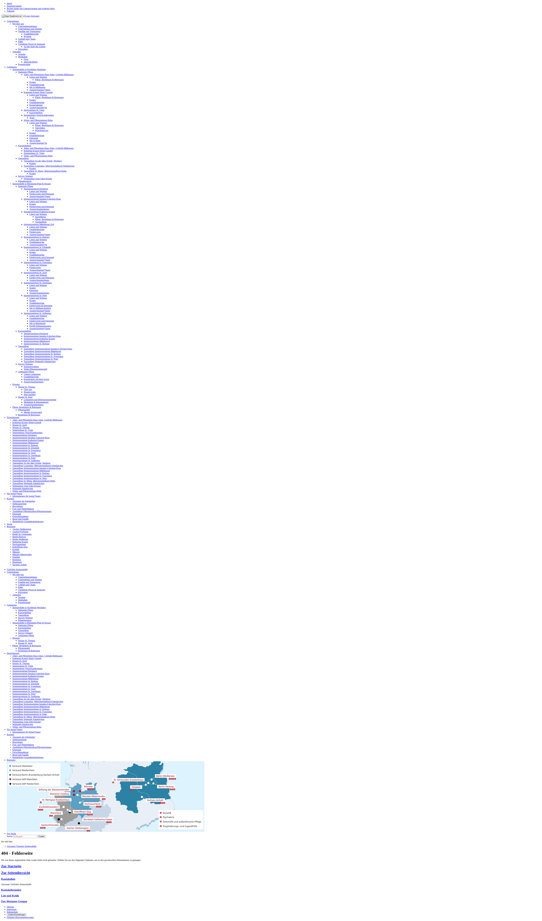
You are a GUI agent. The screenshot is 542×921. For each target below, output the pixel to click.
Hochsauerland (19, 544)
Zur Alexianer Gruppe (14, 901)
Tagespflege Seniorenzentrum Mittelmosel (42, 351)
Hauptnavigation (14, 6)
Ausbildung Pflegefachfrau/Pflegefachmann (31, 511)
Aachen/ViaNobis (20, 531)
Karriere (10, 498)
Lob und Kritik (10, 895)
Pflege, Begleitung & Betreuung (49, 79)
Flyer (26, 59)
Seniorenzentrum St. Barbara (36, 237)
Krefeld (15, 549)
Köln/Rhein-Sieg (20, 547)
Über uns (28, 389)
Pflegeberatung (24, 181)
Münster (16, 552)
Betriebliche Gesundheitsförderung (27, 521)
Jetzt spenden (30, 394)
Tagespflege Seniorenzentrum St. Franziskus (43, 356)
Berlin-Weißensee (20, 539)
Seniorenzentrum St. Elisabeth (37, 247)
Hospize (16, 384)
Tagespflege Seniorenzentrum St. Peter (41, 359)
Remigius (16, 559)
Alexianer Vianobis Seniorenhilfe (21, 846)
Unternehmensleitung (27, 26)
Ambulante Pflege (26, 371)
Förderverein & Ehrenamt (40, 305)
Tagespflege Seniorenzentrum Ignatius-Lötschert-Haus (48, 349)
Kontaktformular (11, 889)
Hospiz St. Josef (25, 397)
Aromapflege (41, 222)
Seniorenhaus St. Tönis (34, 110)
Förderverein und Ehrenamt (41, 194)
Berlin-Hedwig (19, 537)
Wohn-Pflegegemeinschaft (35, 369)
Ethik (20, 41)
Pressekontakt (24, 64)
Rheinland (17, 562)
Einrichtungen (13, 417)
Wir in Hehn (34, 140)
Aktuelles (16, 52)
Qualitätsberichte (31, 34)
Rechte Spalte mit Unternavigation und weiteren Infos (31, 8)
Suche (9, 524)
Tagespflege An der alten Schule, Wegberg (43, 161)
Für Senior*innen (14, 493)
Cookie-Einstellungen (16, 915)
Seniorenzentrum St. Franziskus (38, 262)
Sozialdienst (40, 217)
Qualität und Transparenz (29, 31)
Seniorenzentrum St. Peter (35, 295)
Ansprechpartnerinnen (39, 209)
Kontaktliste (8, 879)
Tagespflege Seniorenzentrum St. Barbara (42, 354)
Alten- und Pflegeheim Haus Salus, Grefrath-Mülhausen (49, 74)
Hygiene (27, 36)
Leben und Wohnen (38, 77)
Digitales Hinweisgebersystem (20, 917)
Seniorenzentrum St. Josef (35, 272)
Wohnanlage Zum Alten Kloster (38, 178)
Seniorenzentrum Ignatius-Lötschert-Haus (42, 199)
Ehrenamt (33, 138)
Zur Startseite (11, 866)
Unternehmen (13, 21)
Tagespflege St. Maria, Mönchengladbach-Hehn (45, 171)
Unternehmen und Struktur (30, 29)
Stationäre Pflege (25, 72)
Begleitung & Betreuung (29, 415)
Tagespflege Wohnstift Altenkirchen (40, 361)
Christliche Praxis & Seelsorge (31, 44)
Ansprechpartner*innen (39, 90)
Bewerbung (17, 506)
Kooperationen (36, 105)
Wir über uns (18, 24)
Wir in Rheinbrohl (37, 323)
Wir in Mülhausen (37, 87)
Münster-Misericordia (22, 554)
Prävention (23, 49)
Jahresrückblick (31, 62)
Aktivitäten (40, 128)
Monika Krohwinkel (33, 412)
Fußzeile (10, 11)
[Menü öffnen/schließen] (12, 16)
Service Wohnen (25, 176)
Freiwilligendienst (20, 516)
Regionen (11, 526)
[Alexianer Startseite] (31, 16)
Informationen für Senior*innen (26, 496)
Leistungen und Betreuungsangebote (40, 399)
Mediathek (23, 57)
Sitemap (10, 907)
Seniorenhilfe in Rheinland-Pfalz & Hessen (31, 184)
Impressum (12, 909)
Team (31, 118)
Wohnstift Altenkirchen (22, 488)
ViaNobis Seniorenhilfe (17, 569)
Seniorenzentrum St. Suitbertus (37, 313)
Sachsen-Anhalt (19, 564)
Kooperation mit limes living (36, 379)
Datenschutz (12, 912)
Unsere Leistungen (32, 374)
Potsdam (16, 557)
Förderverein (35, 232)
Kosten (32, 82)
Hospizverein (30, 392)
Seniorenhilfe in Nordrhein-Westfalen (29, 69)
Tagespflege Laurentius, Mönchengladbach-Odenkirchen (49, 166)
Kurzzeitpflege (35, 112)
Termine (21, 54)
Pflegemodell (24, 410)
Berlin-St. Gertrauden (22, 534)
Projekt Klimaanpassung (40, 326)
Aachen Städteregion (21, 529)
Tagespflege (23, 158)
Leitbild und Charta (26, 39)
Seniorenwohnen (31, 366)
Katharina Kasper (20, 542)
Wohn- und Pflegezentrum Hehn (38, 120)
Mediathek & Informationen (36, 402)
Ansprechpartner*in (38, 107)
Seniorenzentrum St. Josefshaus (38, 283)
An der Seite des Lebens (34, 46)
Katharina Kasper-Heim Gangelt (38, 151)
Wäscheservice (41, 130)
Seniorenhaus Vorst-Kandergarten (39, 115)
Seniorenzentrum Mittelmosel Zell (39, 224)
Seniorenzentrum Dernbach (36, 189)
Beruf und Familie (20, 519)
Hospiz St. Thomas (26, 387)
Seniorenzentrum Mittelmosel (37, 341)
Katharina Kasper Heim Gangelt (38, 92)
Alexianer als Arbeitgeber (23, 501)
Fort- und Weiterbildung (23, 509)
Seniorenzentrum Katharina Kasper (39, 211)
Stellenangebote (19, 504)
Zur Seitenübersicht (15, 873)
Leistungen (12, 67)
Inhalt (9, 3)
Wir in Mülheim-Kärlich (40, 308)
